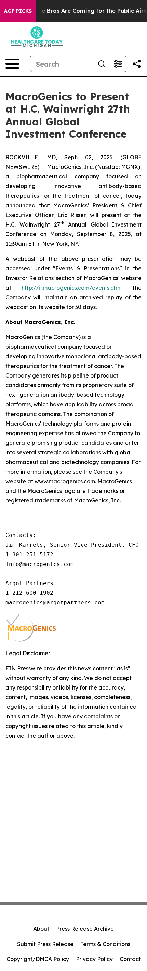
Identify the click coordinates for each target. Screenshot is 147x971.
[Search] (101, 64)
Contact (130, 959)
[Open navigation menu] (12, 64)
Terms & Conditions (105, 943)
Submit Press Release (45, 943)
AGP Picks (18, 11)
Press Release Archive (85, 928)
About (41, 928)
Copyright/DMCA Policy (37, 959)
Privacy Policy (94, 959)
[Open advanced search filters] (118, 64)
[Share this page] (137, 64)
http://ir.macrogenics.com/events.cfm (71, 287)
